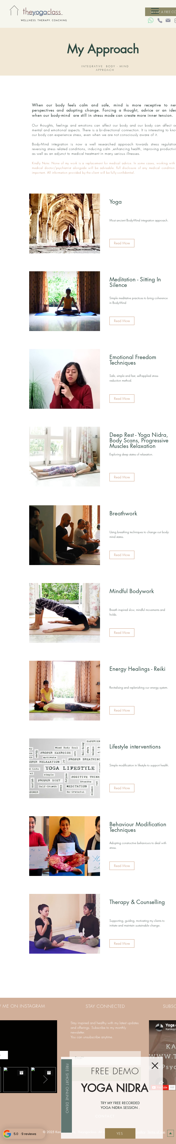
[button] (155, 1065)
